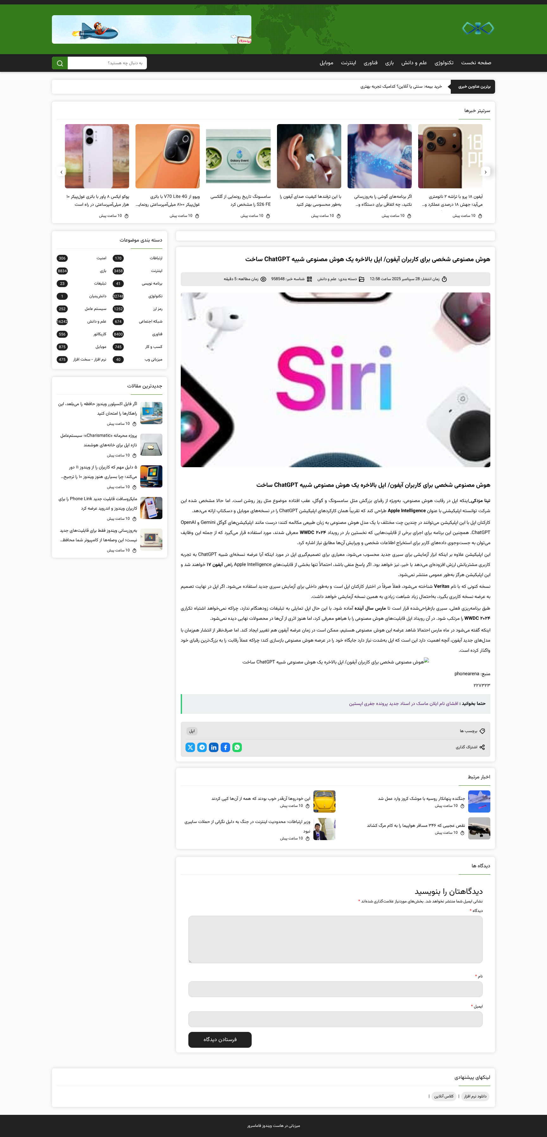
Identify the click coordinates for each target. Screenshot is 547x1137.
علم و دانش (414, 63)
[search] (60, 63)
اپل (192, 731)
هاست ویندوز (273, 1126)
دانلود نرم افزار (475, 1096)
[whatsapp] (237, 747)
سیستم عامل (82, 309)
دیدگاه (476, 911)
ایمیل (477, 1006)
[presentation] (485, 171)
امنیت (82, 258)
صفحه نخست (476, 63)
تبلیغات (83, 283)
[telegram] (202, 747)
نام (479, 976)
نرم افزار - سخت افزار (82, 359)
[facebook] (225, 747)
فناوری (371, 63)
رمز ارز (138, 309)
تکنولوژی (444, 63)
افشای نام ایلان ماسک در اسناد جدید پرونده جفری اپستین (403, 703)
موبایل (326, 63)
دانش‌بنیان (83, 296)
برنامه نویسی (139, 283)
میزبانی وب (139, 359)
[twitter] (190, 747)
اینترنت (348, 63)
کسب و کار (138, 347)
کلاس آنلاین (444, 1096)
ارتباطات (138, 258)
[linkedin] (213, 747)
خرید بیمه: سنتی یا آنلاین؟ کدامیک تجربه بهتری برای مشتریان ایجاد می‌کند (378, 86)
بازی (389, 63)
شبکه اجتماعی (138, 321)
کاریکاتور (82, 334)
